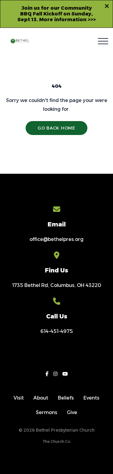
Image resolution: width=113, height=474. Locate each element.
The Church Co (56, 441)
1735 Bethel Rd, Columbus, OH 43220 (56, 285)
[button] (103, 41)
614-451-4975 (56, 331)
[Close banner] (106, 7)
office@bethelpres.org (56, 239)
